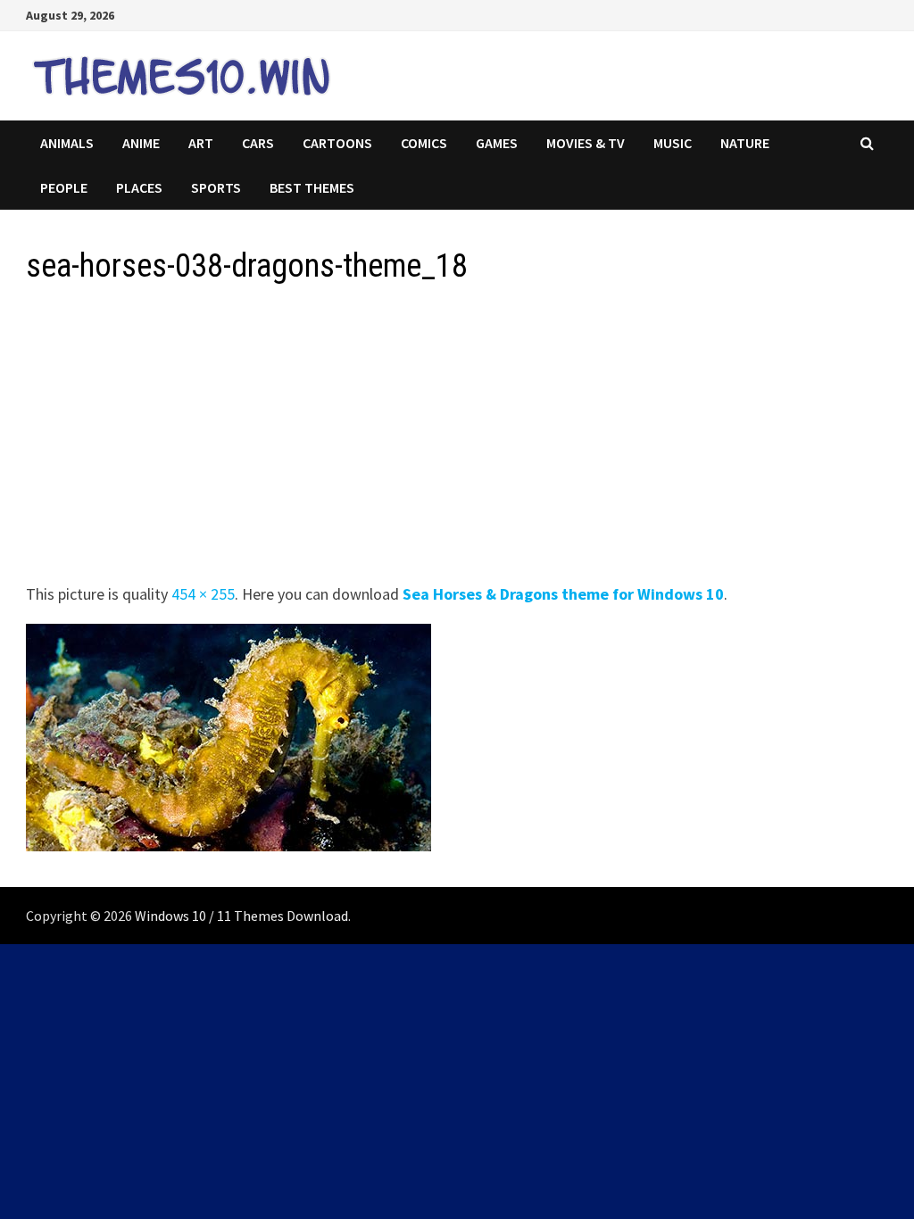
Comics (424, 143)
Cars (258, 143)
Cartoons (337, 143)
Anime (141, 143)
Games (497, 143)
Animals (67, 143)
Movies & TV (585, 143)
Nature (744, 143)
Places (139, 187)
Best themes (312, 187)
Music (672, 143)
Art (200, 143)
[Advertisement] (456, 439)
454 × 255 (203, 594)
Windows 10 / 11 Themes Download (241, 916)
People (63, 187)
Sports (216, 187)
